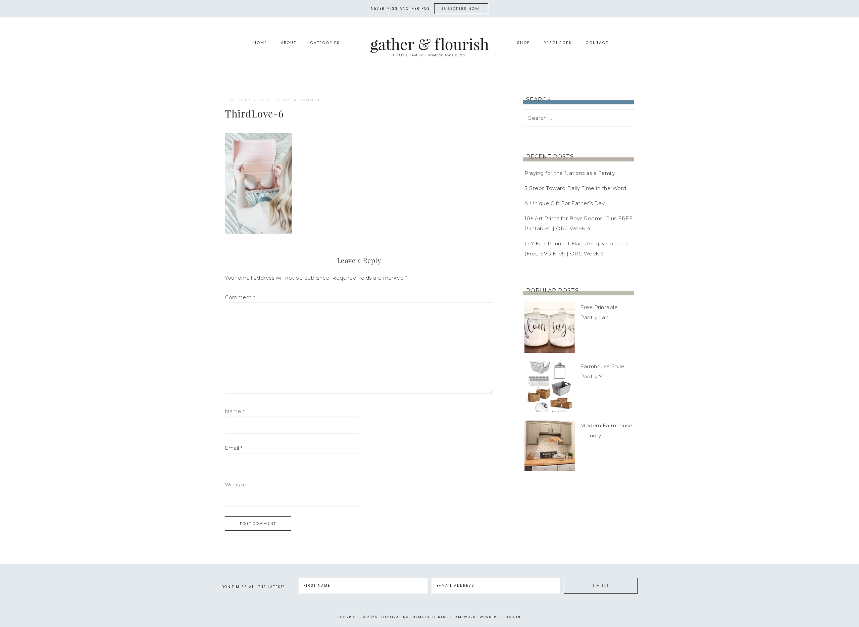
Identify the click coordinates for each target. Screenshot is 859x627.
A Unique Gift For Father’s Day (564, 203)
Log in (514, 617)
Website (236, 484)
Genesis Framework (454, 617)
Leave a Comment (300, 100)
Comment (240, 297)
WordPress (491, 617)
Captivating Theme (403, 617)
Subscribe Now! (461, 8)
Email (234, 448)
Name (235, 411)
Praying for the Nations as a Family (569, 173)
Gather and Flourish (429, 47)
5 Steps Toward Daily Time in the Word (575, 188)
